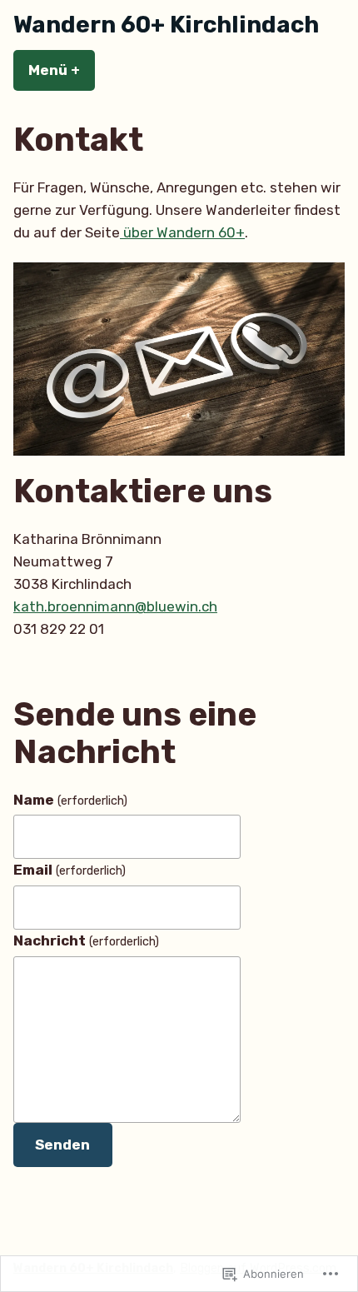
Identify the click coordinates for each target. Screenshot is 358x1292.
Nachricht (86, 940)
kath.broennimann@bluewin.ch (115, 606)
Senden (62, 1144)
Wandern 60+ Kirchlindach (166, 24)
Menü (61, 70)
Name (70, 799)
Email (69, 869)
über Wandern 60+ (182, 232)
